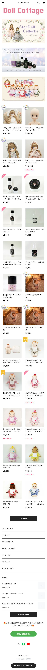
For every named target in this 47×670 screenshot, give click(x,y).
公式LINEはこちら (23, 634)
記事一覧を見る (23, 615)
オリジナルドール (8, 542)
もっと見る (23, 519)
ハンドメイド (6, 562)
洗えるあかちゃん (8, 568)
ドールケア (5, 535)
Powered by (21, 659)
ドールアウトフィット (9, 548)
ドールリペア (6, 555)
